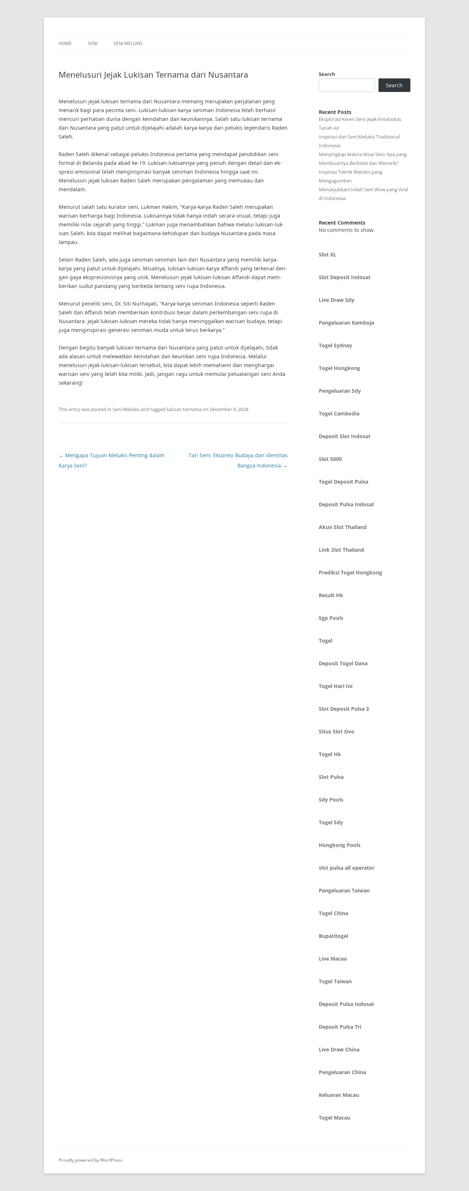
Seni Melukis (128, 43)
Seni (92, 43)
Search (327, 74)
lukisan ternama (184, 409)
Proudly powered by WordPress (90, 1160)
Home (65, 43)
